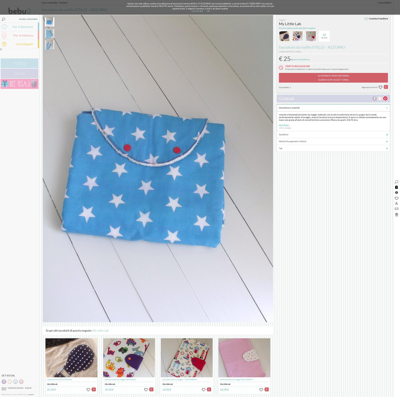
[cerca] (396, 181)
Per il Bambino (22, 27)
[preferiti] (396, 198)
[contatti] (396, 208)
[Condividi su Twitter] (380, 98)
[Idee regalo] (19, 88)
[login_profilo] (396, 192)
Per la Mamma (23, 35)
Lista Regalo (24, 44)
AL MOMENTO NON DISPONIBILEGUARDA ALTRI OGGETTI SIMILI (333, 77)
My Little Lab (100, 330)
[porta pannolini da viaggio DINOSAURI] (129, 357)
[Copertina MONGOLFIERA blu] (71, 357)
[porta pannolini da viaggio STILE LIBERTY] (244, 357)
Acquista (28, 388)
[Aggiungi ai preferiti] (380, 87)
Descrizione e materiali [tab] (289, 108)
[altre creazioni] (284, 36)
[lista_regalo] (396, 214)
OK (208, 11)
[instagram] (15, 383)
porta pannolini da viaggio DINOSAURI (120, 379)
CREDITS (31, 394)
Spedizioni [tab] (283, 134)
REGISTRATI (33, 19)
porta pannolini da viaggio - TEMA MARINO (179, 379)
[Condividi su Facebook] (374, 98)
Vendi (4, 390)
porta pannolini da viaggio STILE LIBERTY (236, 379)
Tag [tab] (280, 148)
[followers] (396, 203)
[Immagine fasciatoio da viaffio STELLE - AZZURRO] (49, 22)
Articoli (324, 36)
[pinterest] (21, 383)
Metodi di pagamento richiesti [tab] (292, 141)
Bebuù (4, 388)
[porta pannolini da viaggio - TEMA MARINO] (187, 357)
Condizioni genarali (16, 388)
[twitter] (9, 383)
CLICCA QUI (197, 11)
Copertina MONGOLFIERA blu (59, 379)
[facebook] (4, 383)
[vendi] (19, 78)
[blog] (19, 67)
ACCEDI (22, 19)
